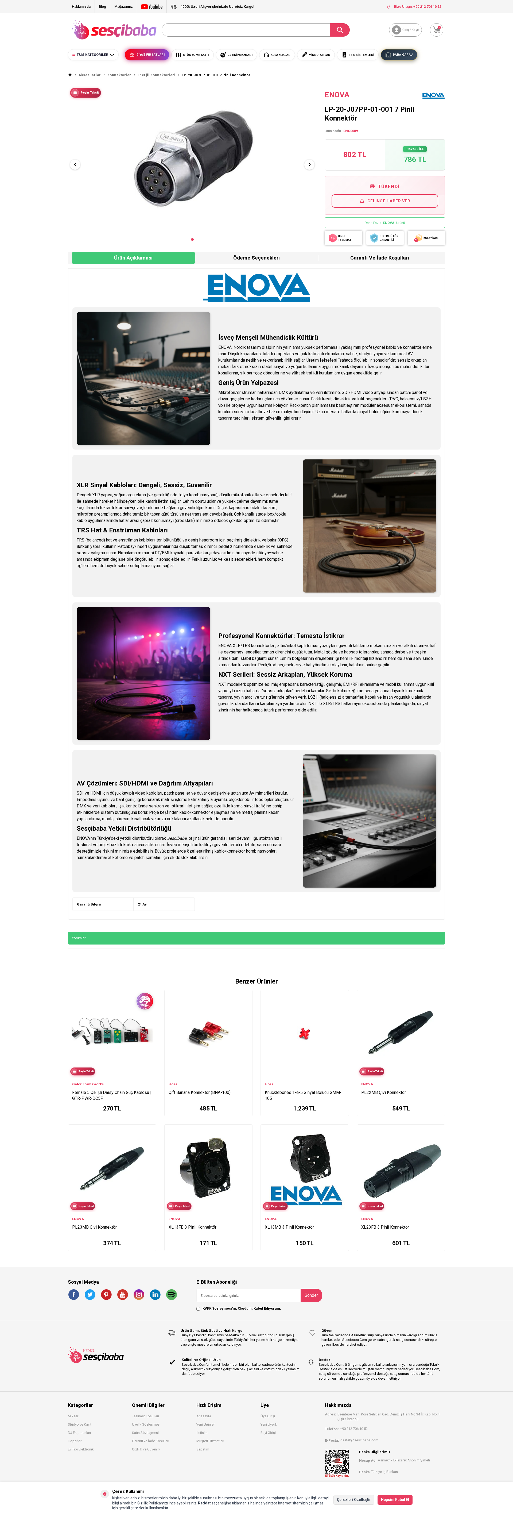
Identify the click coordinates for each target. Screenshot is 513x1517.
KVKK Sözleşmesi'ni (219, 1308)
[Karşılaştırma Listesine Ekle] (149, 1016)
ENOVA (337, 94)
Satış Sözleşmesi (145, 1433)
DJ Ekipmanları (79, 1433)
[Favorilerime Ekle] (149, 1024)
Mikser (73, 1416)
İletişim (202, 1433)
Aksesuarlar (90, 75)
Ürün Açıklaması (133, 258)
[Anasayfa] (70, 75)
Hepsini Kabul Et (395, 1499)
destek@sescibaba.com (359, 1440)
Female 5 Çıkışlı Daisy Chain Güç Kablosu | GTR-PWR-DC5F (111, 1095)
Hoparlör (74, 1441)
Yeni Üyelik (269, 1424)
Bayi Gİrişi (268, 1433)
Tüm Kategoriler (92, 55)
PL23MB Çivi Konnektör (94, 1227)
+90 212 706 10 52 (354, 1429)
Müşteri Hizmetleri (210, 1441)
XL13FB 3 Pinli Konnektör (192, 1227)
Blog (102, 7)
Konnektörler (119, 75)
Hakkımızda (81, 7)
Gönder (311, 1295)
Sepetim (202, 1449)
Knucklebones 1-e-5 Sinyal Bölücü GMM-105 (303, 1095)
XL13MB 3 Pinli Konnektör (289, 1227)
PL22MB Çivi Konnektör (383, 1092)
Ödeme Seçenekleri (256, 258)
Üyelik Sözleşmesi (146, 1424)
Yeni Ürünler (205, 1424)
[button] (192, 239)
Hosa (173, 1084)
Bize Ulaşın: (417, 7)
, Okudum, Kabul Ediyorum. (242, 1308)
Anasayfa (203, 1416)
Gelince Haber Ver (388, 201)
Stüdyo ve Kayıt (79, 1424)
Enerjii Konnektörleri (157, 75)
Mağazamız (123, 7)
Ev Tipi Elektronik (81, 1449)
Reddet (204, 1503)
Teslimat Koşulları (145, 1416)
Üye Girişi (268, 1416)
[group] (192, 160)
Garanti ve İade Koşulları (379, 258)
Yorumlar (79, 938)
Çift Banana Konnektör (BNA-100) (200, 1092)
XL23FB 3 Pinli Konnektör (385, 1227)
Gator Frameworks (88, 1084)
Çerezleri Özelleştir (354, 1499)
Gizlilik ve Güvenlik (146, 1449)
